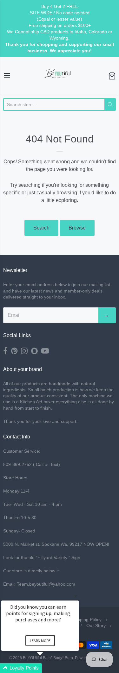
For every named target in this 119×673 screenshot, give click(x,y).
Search (41, 227)
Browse (77, 227)
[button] (47, 668)
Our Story (96, 625)
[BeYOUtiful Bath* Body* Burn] (60, 76)
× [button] (76, 596)
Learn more (40, 640)
